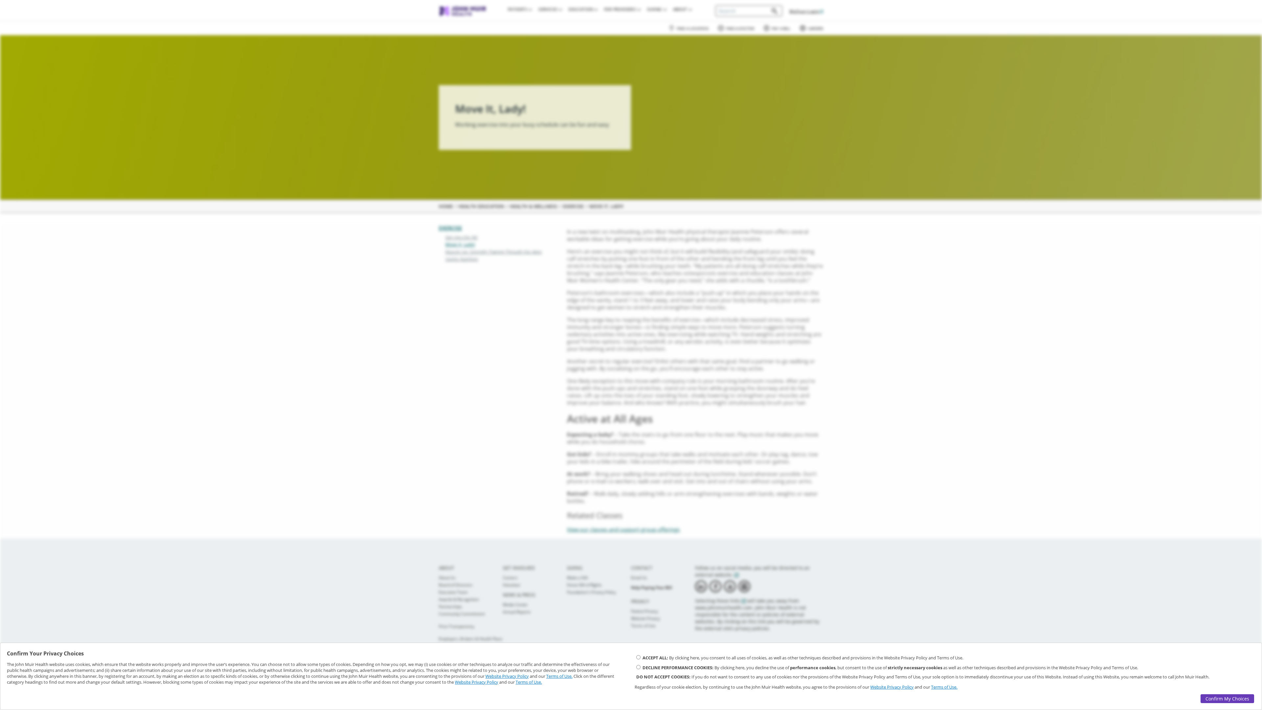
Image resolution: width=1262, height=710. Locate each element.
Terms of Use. (559, 676)
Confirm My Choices (1227, 699)
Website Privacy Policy (507, 676)
